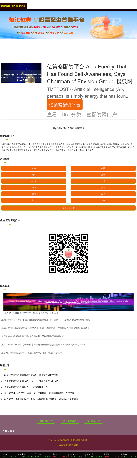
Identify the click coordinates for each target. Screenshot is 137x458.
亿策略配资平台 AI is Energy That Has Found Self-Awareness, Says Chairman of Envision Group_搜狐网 (89, 73)
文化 (103, 181)
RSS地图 (75, 440)
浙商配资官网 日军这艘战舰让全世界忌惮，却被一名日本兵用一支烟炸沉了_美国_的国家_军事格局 (45, 327)
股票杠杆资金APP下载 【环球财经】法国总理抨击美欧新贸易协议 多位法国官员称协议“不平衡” (43, 344)
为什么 (34, 181)
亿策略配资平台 (65, 104)
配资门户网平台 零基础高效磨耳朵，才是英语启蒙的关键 (31, 374)
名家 (103, 200)
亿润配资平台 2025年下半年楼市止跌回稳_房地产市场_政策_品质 (30, 313)
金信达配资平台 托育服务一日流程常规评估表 (26, 386)
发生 (103, 193)
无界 (34, 174)
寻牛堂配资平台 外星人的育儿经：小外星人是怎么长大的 (31, 380)
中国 (103, 168)
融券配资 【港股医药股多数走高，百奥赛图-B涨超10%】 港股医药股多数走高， (42, 398)
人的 (34, 168)
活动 (103, 187)
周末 (34, 193)
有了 (34, 200)
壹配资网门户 (46, 421)
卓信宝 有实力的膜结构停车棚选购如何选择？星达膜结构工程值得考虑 (32, 336)
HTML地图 (83, 440)
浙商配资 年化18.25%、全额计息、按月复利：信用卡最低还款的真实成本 (39, 392)
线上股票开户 (93, 421)
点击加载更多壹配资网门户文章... (68, 128)
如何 (103, 174)
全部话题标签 (68, 208)
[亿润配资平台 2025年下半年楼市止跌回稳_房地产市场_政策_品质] (68, 301)
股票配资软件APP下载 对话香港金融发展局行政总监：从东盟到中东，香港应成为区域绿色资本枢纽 (45, 319)
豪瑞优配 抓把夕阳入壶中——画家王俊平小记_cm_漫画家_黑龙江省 (31, 352)
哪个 (34, 187)
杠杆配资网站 (69, 421)
